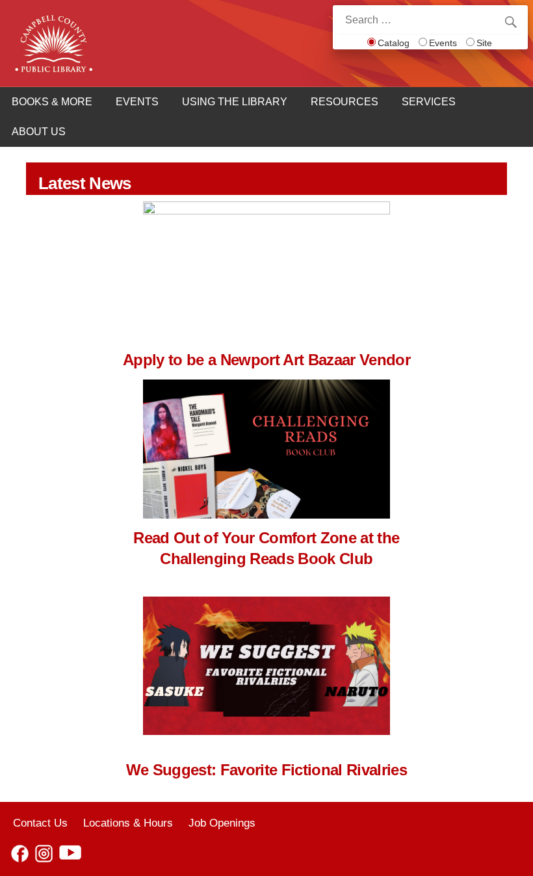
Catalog (394, 43)
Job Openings (221, 822)
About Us (39, 131)
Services (429, 101)
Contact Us (40, 822)
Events (443, 43)
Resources (344, 101)
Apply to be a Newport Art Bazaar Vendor (266, 359)
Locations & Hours (128, 822)
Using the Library (234, 101)
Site (484, 43)
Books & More (52, 101)
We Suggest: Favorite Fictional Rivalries (266, 770)
